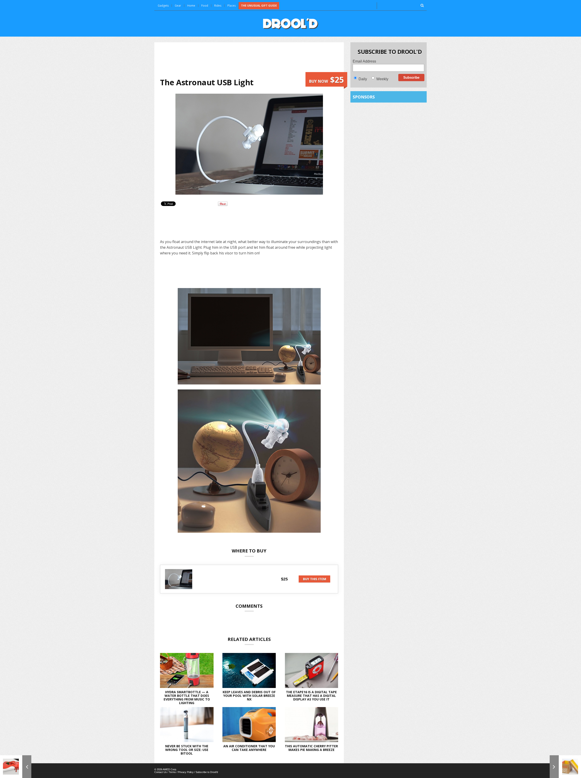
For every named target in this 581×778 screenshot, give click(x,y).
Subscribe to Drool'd (207, 772)
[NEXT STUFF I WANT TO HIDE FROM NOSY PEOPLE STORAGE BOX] (565, 766)
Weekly (382, 79)
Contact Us (160, 772)
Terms (172, 772)
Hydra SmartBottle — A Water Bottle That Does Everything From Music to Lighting (187, 697)
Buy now (326, 79)
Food (204, 6)
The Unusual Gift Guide (259, 6)
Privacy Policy (186, 772)
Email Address (364, 61)
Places (231, 6)
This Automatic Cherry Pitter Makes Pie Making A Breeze (311, 748)
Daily (363, 79)
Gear (178, 6)
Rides (217, 6)
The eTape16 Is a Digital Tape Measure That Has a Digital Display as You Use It (311, 695)
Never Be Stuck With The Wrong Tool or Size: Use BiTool (186, 749)
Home (191, 6)
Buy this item (314, 579)
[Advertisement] (249, 60)
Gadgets (163, 6)
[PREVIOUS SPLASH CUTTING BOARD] (15, 766)
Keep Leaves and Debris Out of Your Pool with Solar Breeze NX (249, 695)
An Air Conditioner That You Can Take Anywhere (249, 748)
